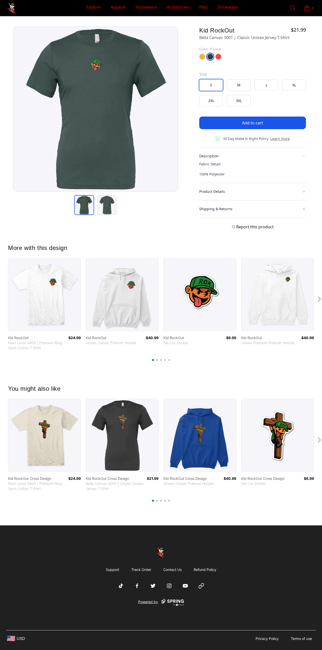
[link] (44, 294)
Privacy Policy (267, 638)
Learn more (280, 138)
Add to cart (252, 123)
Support (112, 569)
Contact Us (172, 569)
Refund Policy (205, 569)
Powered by (148, 602)
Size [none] (203, 74)
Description (209, 156)
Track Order (141, 569)
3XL (239, 100)
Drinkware (228, 7)
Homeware (146, 7)
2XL (211, 100)
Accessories (178, 7)
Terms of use (301, 638)
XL (294, 85)
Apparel (118, 7)
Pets (203, 7)
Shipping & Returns (215, 208)
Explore (93, 7)
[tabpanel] (95, 109)
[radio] (211, 85)
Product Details (212, 191)
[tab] (84, 205)
